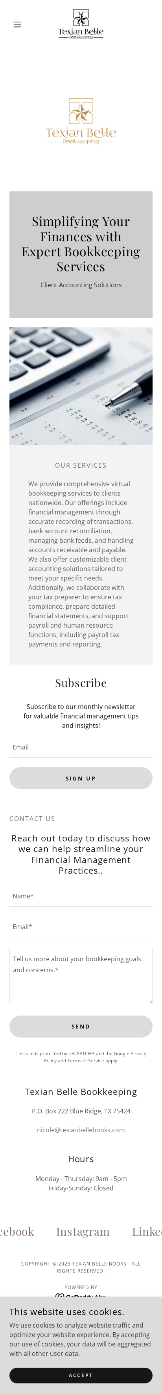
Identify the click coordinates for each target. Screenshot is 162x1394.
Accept (81, 1375)
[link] (81, 24)
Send (81, 1026)
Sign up (81, 778)
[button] (20, 24)
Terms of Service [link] (85, 1060)
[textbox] (81, 747)
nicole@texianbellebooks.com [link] (81, 1130)
